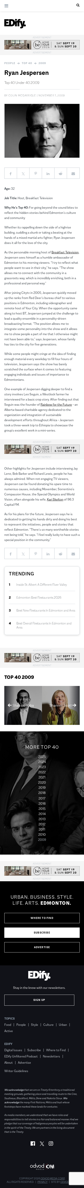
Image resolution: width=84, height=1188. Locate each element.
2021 (42, 777)
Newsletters (51, 1056)
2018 (42, 793)
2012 (42, 824)
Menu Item (12, 1064)
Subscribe (42, 932)
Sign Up (39, 1000)
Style (34, 1025)
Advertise (42, 947)
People (9, 63)
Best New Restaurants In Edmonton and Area (45, 610)
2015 (42, 809)
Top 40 (27, 63)
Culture (48, 1025)
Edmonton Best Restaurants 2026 (38, 597)
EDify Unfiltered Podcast (21, 1056)
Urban (63, 1025)
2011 (42, 829)
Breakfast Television (65, 252)
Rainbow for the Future (56, 404)
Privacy (42, 1182)
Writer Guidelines (16, 1071)
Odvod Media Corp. (52, 1178)
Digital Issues (13, 1050)
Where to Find (42, 918)
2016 (42, 803)
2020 (42, 782)
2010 (42, 834)
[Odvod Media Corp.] (42, 1166)
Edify (8, 1044)
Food (7, 1025)
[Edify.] (15, 23)
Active (8, 1031)
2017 (42, 798)
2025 (42, 757)
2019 (42, 788)
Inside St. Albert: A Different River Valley (41, 584)
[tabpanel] (42, 923)
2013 (42, 819)
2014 (42, 814)
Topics (9, 1018)
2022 (42, 772)
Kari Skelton (55, 499)
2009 (42, 63)
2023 (42, 767)
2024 (42, 762)
